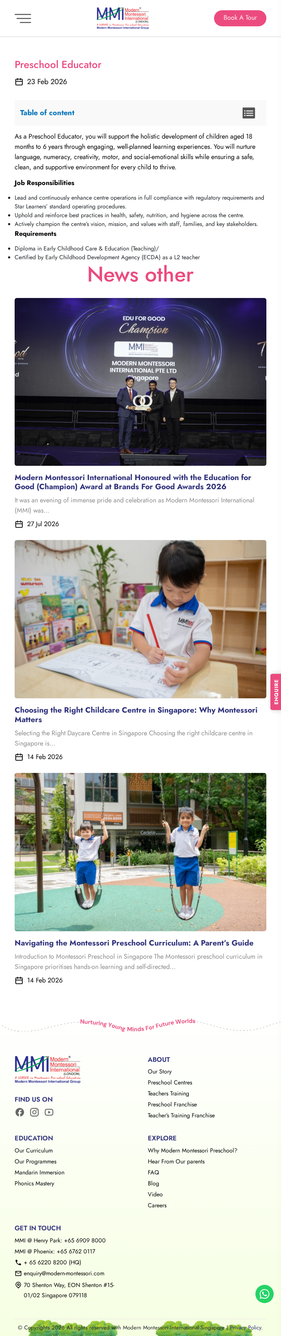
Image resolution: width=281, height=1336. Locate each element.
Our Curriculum (34, 1150)
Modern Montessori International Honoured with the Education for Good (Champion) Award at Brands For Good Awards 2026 (133, 482)
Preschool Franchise (172, 1104)
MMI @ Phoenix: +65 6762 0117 (55, 1251)
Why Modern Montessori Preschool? (192, 1150)
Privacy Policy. (246, 1328)
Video (155, 1194)
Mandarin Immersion (39, 1172)
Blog (153, 1183)
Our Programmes (35, 1161)
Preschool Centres (170, 1082)
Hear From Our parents (176, 1161)
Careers (157, 1205)
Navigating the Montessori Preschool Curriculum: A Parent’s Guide (134, 943)
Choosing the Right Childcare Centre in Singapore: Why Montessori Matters (136, 715)
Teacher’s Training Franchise (181, 1115)
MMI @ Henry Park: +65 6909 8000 (60, 1240)
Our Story (160, 1071)
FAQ (153, 1172)
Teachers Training (168, 1093)
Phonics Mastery (34, 1183)
